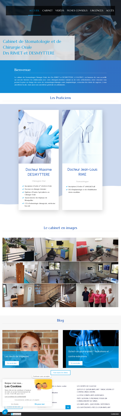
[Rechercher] (68, 407)
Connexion (115, 414)
